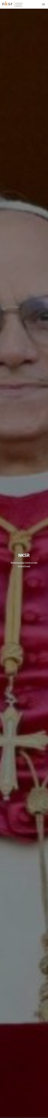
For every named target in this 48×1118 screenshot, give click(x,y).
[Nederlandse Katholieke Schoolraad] (13, 4)
